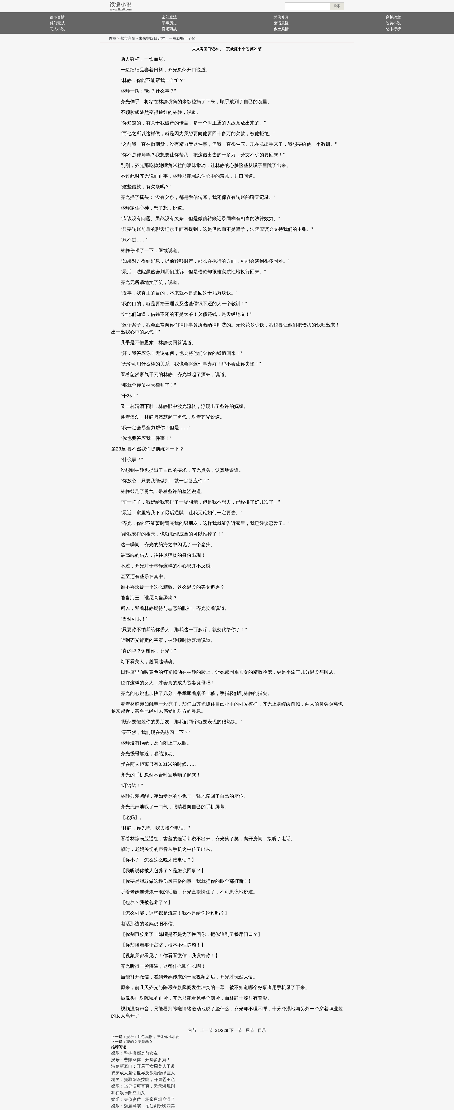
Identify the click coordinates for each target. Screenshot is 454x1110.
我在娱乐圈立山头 (128, 1092)
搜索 (337, 6)
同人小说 (57, 29)
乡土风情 (281, 29)
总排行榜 (393, 29)
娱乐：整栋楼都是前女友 (134, 1053)
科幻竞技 (57, 23)
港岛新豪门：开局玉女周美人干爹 (143, 1066)
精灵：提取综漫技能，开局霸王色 (143, 1079)
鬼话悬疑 (281, 23)
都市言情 (57, 17)
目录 (262, 1030)
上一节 (206, 1030)
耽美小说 (393, 23)
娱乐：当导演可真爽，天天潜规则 (143, 1086)
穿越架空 (393, 17)
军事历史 (169, 23)
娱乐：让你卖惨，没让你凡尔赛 (152, 1037)
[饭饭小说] (120, 6)
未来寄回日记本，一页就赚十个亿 (167, 38)
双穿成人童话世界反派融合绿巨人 (143, 1073)
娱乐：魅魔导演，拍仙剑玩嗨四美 (143, 1106)
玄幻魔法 (169, 17)
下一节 (235, 1030)
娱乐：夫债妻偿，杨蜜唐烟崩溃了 (143, 1099)
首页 (112, 38)
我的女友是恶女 (139, 1042)
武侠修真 (281, 17)
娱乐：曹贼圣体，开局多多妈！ (141, 1059)
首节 (192, 1030)
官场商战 (169, 29)
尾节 (250, 1030)
